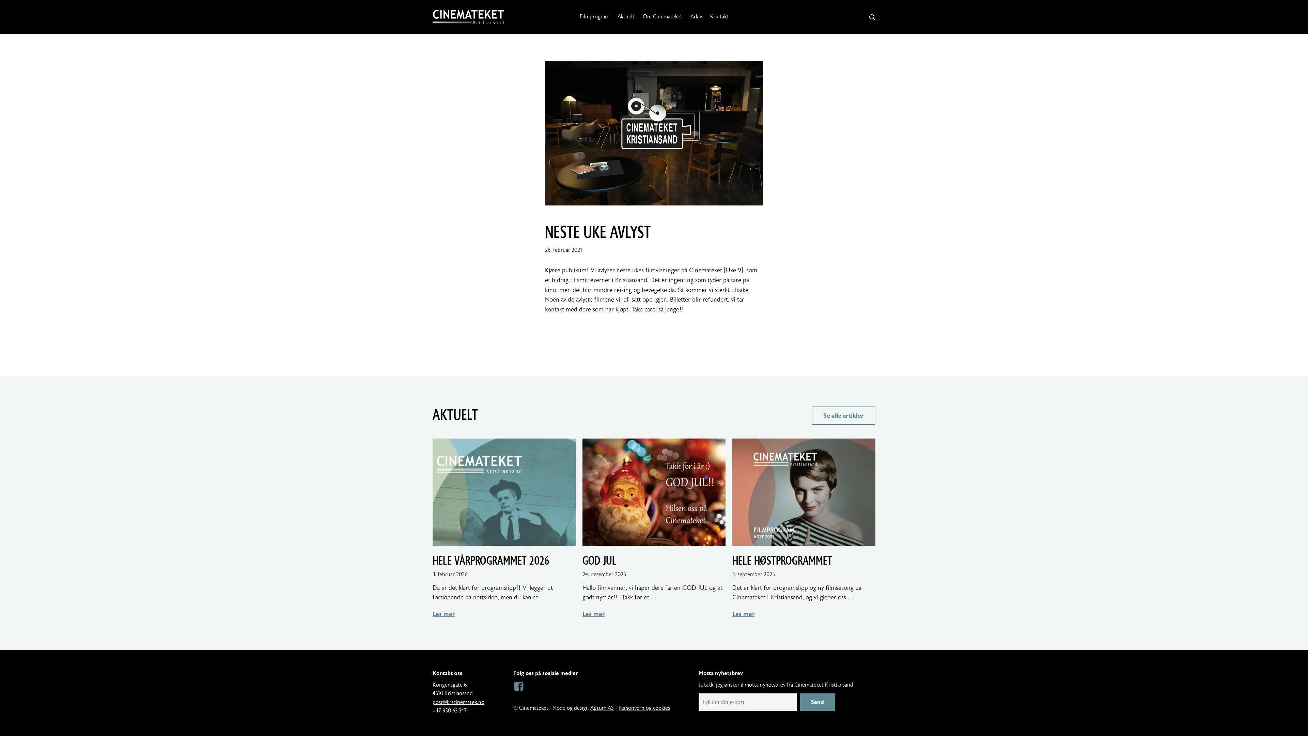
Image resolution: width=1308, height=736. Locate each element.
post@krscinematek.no (458, 702)
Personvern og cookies (644, 708)
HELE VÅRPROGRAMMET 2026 (491, 561)
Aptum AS (602, 708)
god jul (599, 561)
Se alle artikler (843, 415)
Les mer (444, 614)
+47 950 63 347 (450, 711)
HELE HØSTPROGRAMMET (782, 561)
